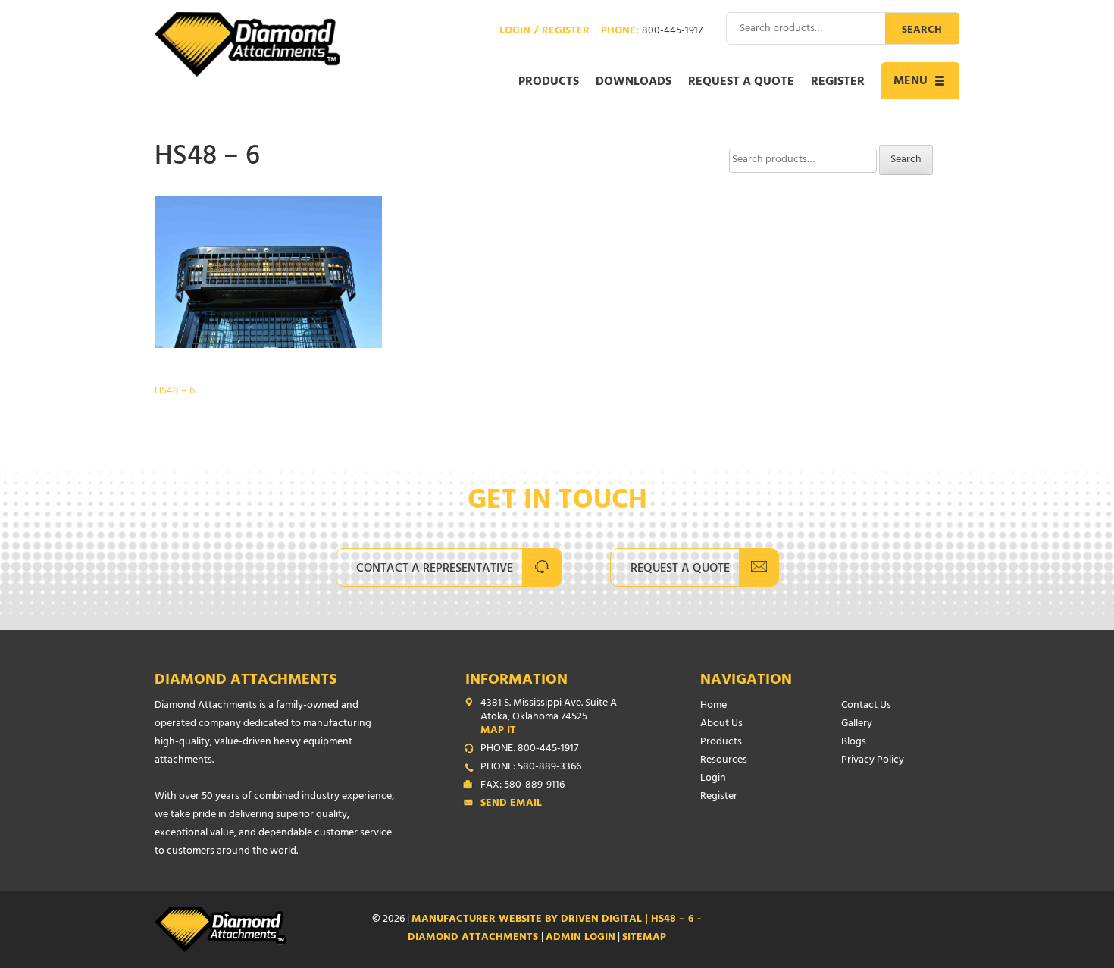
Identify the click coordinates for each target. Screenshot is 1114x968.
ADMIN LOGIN (580, 938)
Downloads (633, 82)
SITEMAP (644, 938)
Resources (723, 760)
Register (838, 82)
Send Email (511, 804)
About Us (721, 724)
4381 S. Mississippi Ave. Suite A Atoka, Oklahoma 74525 (548, 717)
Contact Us (866, 706)
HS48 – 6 (175, 391)
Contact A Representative (434, 569)
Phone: (652, 32)
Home (713, 706)
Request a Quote (741, 82)
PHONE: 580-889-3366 (530, 768)
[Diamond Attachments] (247, 44)
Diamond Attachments (245, 681)
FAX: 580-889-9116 (522, 786)
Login (713, 779)
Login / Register (544, 32)
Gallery (856, 724)
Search (922, 30)
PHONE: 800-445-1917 (529, 750)
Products (548, 82)
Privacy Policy (872, 760)
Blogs (853, 742)
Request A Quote (680, 569)
